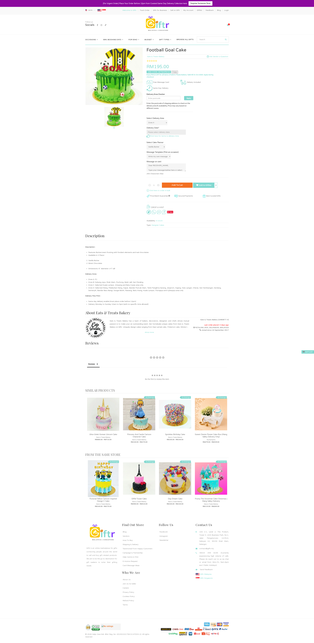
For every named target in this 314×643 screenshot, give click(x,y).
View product (103, 417)
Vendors (126, 536)
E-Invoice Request (130, 561)
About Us (127, 580)
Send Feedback (206, 569)
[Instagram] (101, 25)
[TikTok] (105, 25)
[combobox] (213, 39)
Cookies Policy (129, 596)
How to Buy (128, 540)
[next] (226, 423)
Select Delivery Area (155, 118)
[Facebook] (97, 25)
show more (149, 332)
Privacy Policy (128, 592)
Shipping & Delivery (130, 544)
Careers (126, 588)
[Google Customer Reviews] (110, 627)
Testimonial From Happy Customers (137, 549)
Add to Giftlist (204, 185)
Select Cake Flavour (155, 142)
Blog (124, 532)
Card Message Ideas (131, 565)
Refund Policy (128, 601)
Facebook (163, 532)
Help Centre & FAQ (130, 557)
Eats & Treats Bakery (155, 56)
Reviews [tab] (91, 364)
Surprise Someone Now (200, 3)
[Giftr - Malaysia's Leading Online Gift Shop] (157, 24)
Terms (125, 605)
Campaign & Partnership (133, 553)
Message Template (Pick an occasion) (163, 152)
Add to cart (177, 185)
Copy (175, 72)
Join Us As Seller (129, 584)
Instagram (163, 536)
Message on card (154, 161)
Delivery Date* (153, 128)
